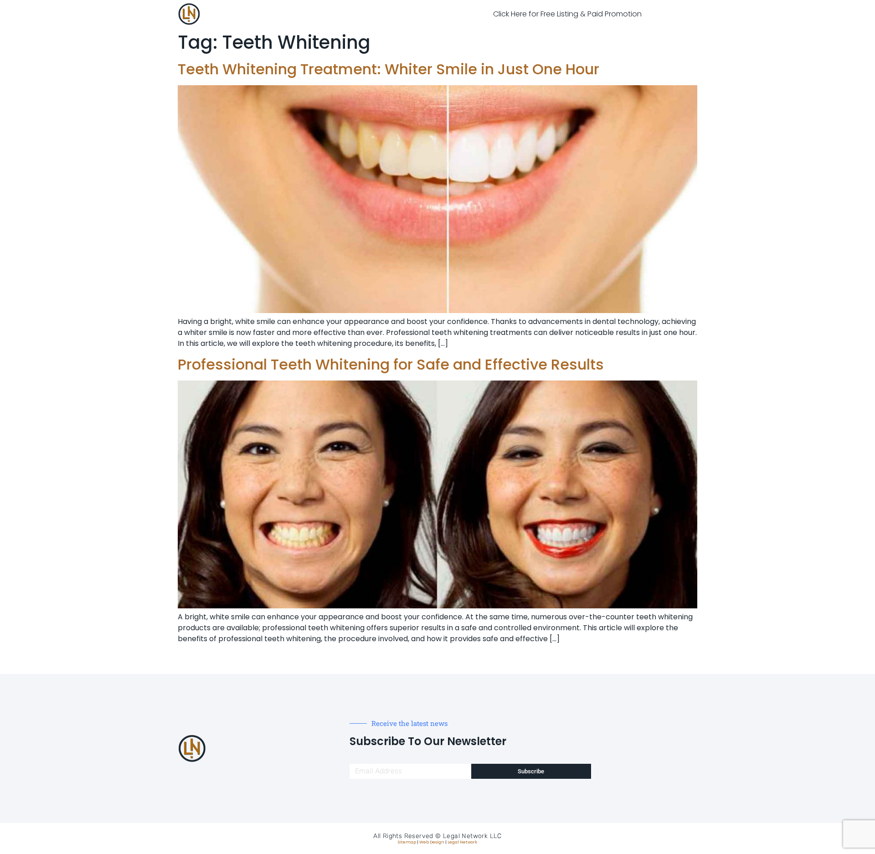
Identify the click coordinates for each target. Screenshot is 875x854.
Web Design (431, 842)
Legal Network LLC (472, 836)
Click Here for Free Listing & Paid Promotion (567, 14)
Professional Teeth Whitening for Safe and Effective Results (391, 364)
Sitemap (407, 842)
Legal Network (462, 842)
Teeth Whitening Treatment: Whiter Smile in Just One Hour (388, 69)
